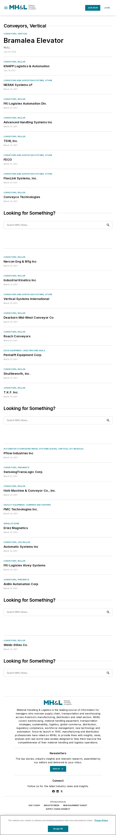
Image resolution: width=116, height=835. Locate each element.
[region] (58, 825)
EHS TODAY (34, 805)
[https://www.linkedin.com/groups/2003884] (57, 791)
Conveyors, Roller (14, 62)
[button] (6, 8)
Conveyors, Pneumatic (16, 467)
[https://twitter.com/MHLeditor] (61, 791)
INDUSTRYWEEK (52, 805)
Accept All (58, 829)
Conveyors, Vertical (15, 34)
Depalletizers (11, 523)
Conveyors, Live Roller (17, 542)
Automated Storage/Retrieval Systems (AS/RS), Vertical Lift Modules (44, 449)
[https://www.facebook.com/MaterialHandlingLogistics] (53, 791)
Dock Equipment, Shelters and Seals (24, 350)
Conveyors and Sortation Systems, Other (28, 80)
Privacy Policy (101, 820)
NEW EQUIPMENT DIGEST (75, 805)
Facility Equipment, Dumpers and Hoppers (27, 505)
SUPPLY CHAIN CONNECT (58, 809)
